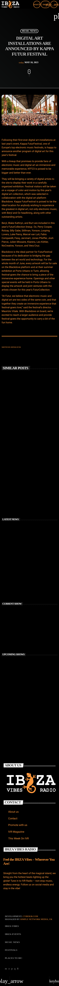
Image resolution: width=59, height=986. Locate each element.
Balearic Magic (22, 677)
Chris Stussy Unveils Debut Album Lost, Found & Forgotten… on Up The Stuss (28, 422)
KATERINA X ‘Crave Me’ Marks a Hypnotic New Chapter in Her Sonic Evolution (34, 573)
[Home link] (10, 4)
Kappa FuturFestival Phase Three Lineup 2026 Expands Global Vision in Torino (36, 588)
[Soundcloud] (12, 968)
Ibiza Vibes (11, 476)
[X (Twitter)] (9, 968)
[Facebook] (18, 968)
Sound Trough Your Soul (27, 691)
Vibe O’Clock (21, 706)
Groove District (22, 720)
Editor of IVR (16, 347)
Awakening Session (24, 662)
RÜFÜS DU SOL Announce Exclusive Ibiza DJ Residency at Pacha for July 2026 (27, 484)
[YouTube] (6, 968)
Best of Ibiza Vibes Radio (19, 635)
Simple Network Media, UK (36, 919)
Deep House (11, 629)
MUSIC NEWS (29, 31)
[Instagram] (15, 968)
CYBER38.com (30, 916)
